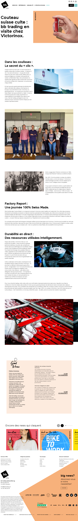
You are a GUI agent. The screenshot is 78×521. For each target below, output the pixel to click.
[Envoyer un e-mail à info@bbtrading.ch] (71, 1)
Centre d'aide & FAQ (5, 464)
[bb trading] (5, 5)
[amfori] (28, 495)
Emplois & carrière (63, 463)
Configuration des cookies (25, 514)
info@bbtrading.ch (6, 486)
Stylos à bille (22, 461)
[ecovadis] (36, 495)
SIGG (41, 460)
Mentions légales (70, 514)
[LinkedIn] (67, 495)
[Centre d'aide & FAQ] (51, 505)
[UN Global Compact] (60, 495)
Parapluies (22, 460)
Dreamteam (61, 464)
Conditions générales (9, 514)
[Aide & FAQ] (69, 1)
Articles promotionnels (5, 459)
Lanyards (22, 466)
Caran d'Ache (42, 466)
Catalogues (61, 460)
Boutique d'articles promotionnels (66, 459)
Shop (71, 5)
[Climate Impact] (42, 495)
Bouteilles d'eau (23, 464)
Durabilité (61, 466)
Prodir (41, 464)
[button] (62, 338)
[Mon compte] (73, 1)
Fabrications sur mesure (6, 460)
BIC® (41, 463)
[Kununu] (75, 495)
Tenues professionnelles (6, 461)
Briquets (22, 463)
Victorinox (42, 459)
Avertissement (57, 514)
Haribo (41, 461)
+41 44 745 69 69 (5, 488)
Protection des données (42, 514)
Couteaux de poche (24, 459)
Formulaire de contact (64, 461)
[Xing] (71, 495)
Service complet (4, 463)
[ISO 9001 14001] (48, 495)
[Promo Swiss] (54, 495)
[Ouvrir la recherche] (75, 5)
